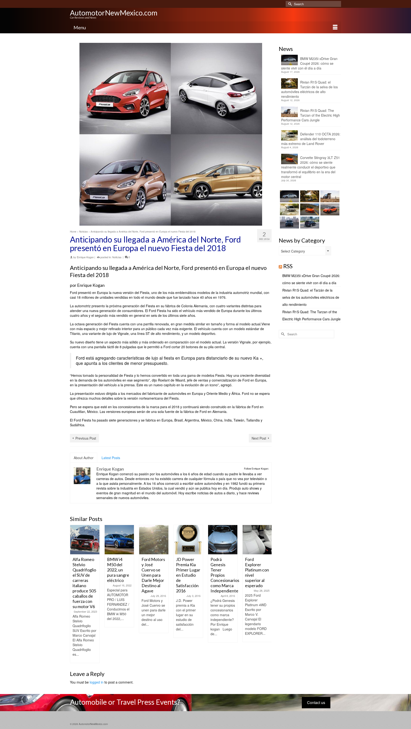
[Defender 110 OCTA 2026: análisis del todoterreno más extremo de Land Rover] (289, 209)
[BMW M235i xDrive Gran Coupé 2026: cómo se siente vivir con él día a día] (289, 196)
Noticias (117, 257)
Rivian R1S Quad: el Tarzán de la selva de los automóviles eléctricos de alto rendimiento (309, 89)
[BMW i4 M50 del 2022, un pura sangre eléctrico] (91, 539)
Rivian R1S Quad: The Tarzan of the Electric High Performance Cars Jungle (310, 115)
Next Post (259, 438)
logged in (96, 682)
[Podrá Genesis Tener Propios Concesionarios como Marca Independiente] (195, 539)
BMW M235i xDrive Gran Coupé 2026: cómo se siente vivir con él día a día (309, 63)
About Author (83, 457)
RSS (288, 266)
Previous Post (85, 438)
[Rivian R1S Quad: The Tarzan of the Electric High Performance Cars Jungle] (329, 196)
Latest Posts (111, 457)
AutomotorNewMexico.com (113, 12)
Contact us (316, 702)
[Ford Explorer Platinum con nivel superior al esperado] (229, 539)
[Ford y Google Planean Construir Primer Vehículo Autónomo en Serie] (264, 539)
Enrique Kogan (85, 257)
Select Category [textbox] (293, 251)
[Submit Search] (289, 4)
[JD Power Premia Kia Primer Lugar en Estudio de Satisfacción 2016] (160, 539)
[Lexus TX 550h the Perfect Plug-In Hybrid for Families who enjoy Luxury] (309, 222)
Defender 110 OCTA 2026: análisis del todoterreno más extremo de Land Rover (310, 139)
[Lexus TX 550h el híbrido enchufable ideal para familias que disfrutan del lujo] (289, 222)
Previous (74, 594)
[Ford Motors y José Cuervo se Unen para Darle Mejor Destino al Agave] (126, 539)
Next (267, 594)
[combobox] (305, 250)
